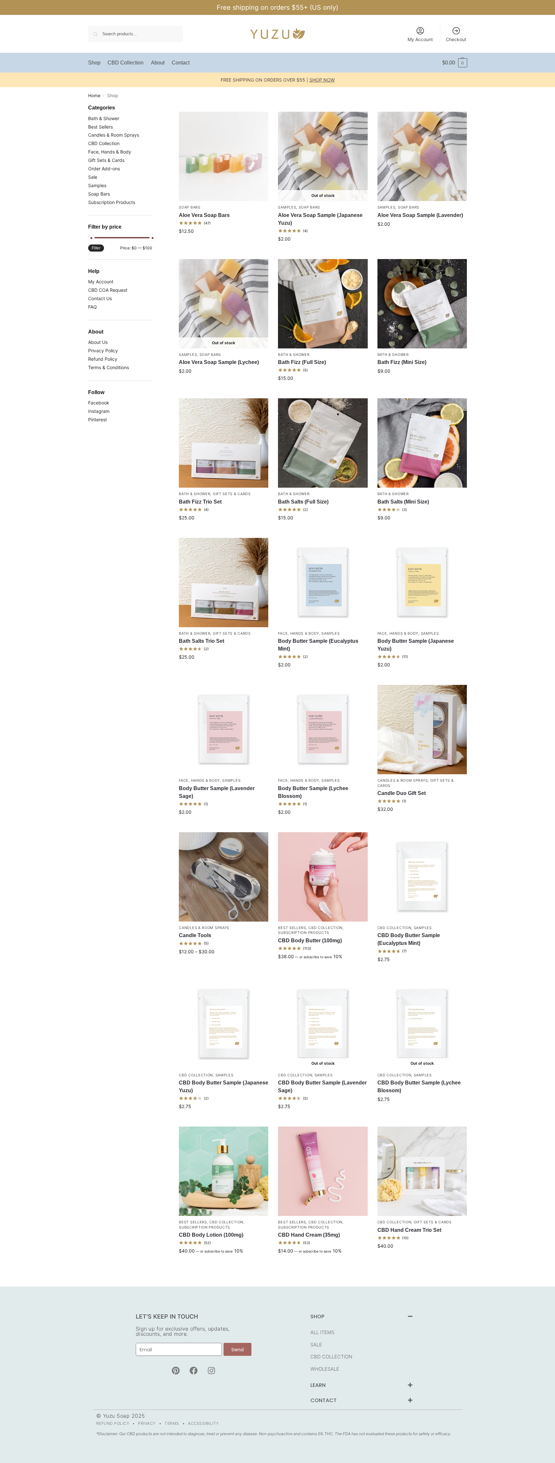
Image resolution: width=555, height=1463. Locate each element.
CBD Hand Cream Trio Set (409, 1230)
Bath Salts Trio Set (201, 641)
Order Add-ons (104, 168)
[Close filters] (154, 108)
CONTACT (323, 1400)
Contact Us (100, 298)
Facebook (98, 402)
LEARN (318, 1385)
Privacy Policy (103, 350)
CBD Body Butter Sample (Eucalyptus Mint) (408, 939)
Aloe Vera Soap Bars (204, 215)
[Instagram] (211, 1370)
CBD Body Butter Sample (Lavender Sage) (322, 1086)
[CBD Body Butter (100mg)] (322, 877)
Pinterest (97, 419)
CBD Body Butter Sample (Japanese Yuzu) (223, 1086)
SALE (316, 1345)
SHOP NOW (322, 80)
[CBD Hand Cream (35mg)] (322, 1171)
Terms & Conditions (108, 367)
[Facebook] (193, 1370)
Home (94, 95)
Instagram (99, 411)
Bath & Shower (293, 354)
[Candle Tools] (223, 877)
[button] (454, 63)
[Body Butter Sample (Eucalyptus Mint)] (322, 582)
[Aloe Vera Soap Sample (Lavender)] (422, 156)
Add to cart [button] (422, 237)
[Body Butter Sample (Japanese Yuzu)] (422, 582)
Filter (96, 248)
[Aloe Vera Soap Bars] (223, 156)
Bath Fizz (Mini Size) (401, 362)
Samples (287, 207)
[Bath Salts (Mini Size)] (422, 443)
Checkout (456, 39)
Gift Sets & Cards (232, 494)
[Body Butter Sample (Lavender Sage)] (223, 729)
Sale (92, 177)
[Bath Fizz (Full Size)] (322, 303)
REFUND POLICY (113, 1423)
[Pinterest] (176, 1370)
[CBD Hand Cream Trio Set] (422, 1171)
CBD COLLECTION (331, 1357)
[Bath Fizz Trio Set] (223, 443)
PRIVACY (147, 1423)
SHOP (317, 1316)
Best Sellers (292, 927)
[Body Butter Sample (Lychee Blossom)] (322, 729)
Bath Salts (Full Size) (303, 502)
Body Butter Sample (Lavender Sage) (217, 792)
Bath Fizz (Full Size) (302, 362)
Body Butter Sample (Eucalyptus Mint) (318, 645)
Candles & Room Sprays (402, 780)
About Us (98, 342)
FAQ (92, 307)
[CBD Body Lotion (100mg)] (223, 1171)
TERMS (172, 1423)
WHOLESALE (324, 1369)
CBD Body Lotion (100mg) (211, 1235)
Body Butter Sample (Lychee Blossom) (313, 792)
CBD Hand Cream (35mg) (309, 1235)
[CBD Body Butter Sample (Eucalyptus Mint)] (422, 877)
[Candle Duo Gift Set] (422, 729)
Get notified (323, 252)
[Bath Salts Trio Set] (223, 582)
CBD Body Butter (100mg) (310, 940)
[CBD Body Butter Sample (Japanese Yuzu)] (223, 1024)
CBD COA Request (107, 290)
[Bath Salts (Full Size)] (322, 443)
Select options (223, 244)
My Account (420, 39)
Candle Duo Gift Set (401, 793)
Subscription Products (303, 932)
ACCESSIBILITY (203, 1423)
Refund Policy (102, 359)
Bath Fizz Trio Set (200, 502)
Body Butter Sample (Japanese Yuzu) (415, 645)
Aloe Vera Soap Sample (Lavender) (420, 215)
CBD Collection (325, 927)
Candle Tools (195, 935)
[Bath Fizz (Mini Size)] (422, 303)
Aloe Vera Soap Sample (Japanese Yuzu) (320, 219)
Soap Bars (189, 207)
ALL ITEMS (322, 1332)
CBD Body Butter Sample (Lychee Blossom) (419, 1086)
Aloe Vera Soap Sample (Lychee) (219, 362)
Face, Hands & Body (298, 633)
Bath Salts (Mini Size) (403, 502)
